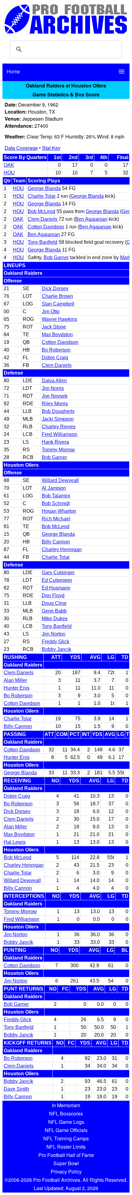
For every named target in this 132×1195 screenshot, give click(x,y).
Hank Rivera (55, 442)
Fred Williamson (59, 434)
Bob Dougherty (58, 411)
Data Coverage (21, 147)
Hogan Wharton (59, 511)
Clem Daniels (42, 219)
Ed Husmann (56, 587)
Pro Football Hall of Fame (66, 1154)
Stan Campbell (58, 303)
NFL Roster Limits (66, 1146)
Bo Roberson (56, 349)
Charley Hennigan (62, 549)
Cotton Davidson (46, 226)
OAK (9, 165)
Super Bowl (66, 1163)
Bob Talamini (56, 495)
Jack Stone (54, 326)
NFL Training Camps (66, 1138)
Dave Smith (16, 1089)
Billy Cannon (56, 541)
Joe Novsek (55, 396)
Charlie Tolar (42, 196)
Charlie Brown (57, 296)
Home (13, 71)
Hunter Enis (16, 688)
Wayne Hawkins (59, 319)
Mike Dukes (55, 618)
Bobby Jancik (56, 649)
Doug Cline (54, 603)
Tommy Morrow (58, 449)
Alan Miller (15, 680)
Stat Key (51, 147)
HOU (9, 172)
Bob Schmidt (56, 503)
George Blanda (44, 188)
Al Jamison (54, 488)
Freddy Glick (55, 641)
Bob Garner (56, 257)
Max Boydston (57, 334)
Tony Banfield (42, 242)
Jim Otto (51, 311)
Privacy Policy (66, 1171)
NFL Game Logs (66, 1121)
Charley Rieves (59, 426)
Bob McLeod (41, 211)
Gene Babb (54, 610)
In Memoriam (66, 1105)
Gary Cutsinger (58, 572)
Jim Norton (53, 633)
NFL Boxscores (66, 1113)
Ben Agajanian (91, 219)
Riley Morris (55, 403)
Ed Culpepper (57, 580)
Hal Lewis (14, 842)
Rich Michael (56, 518)
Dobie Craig (55, 357)
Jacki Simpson (58, 419)
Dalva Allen (54, 380)
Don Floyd (53, 595)
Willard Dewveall (60, 480)
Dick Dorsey (55, 288)
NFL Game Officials (66, 1130)
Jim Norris (53, 388)
